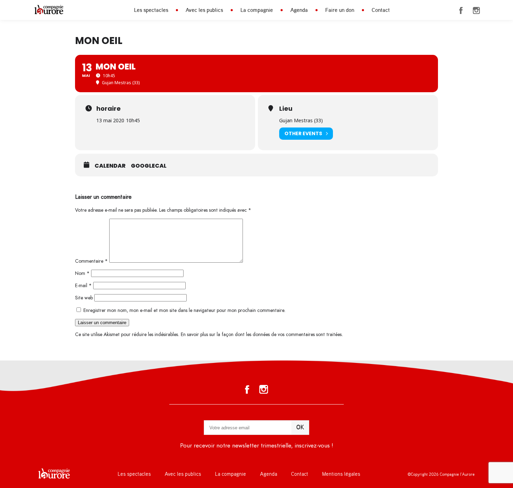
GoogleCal (148, 165)
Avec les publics (204, 10)
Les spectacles (151, 10)
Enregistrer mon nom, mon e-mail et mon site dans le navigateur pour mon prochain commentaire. (184, 310)
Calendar (110, 165)
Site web (84, 297)
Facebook (461, 10)
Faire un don (339, 10)
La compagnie (256, 10)
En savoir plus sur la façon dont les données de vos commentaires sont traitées (261, 334)
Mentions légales (341, 474)
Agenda (299, 10)
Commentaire (91, 261)
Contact (381, 10)
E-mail (83, 285)
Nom (82, 273)
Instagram (476, 10)
